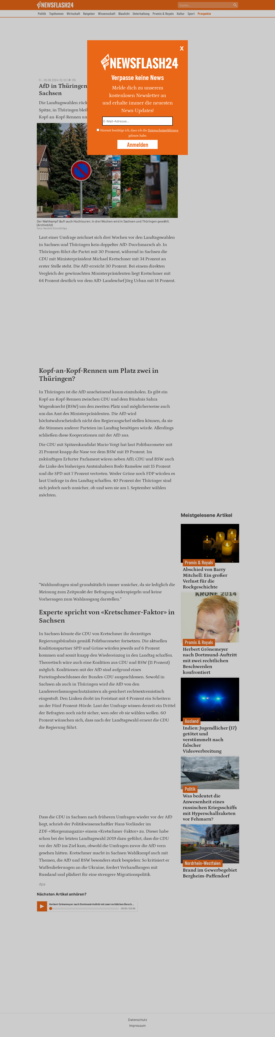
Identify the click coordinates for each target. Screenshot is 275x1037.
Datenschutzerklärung (163, 130)
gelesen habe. (137, 135)
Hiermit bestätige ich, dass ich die (124, 130)
